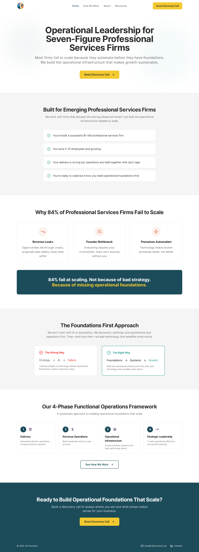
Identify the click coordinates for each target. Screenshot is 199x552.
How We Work (91, 5)
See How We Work (96, 464)
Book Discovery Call (167, 5)
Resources (121, 5)
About (107, 5)
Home (75, 5)
